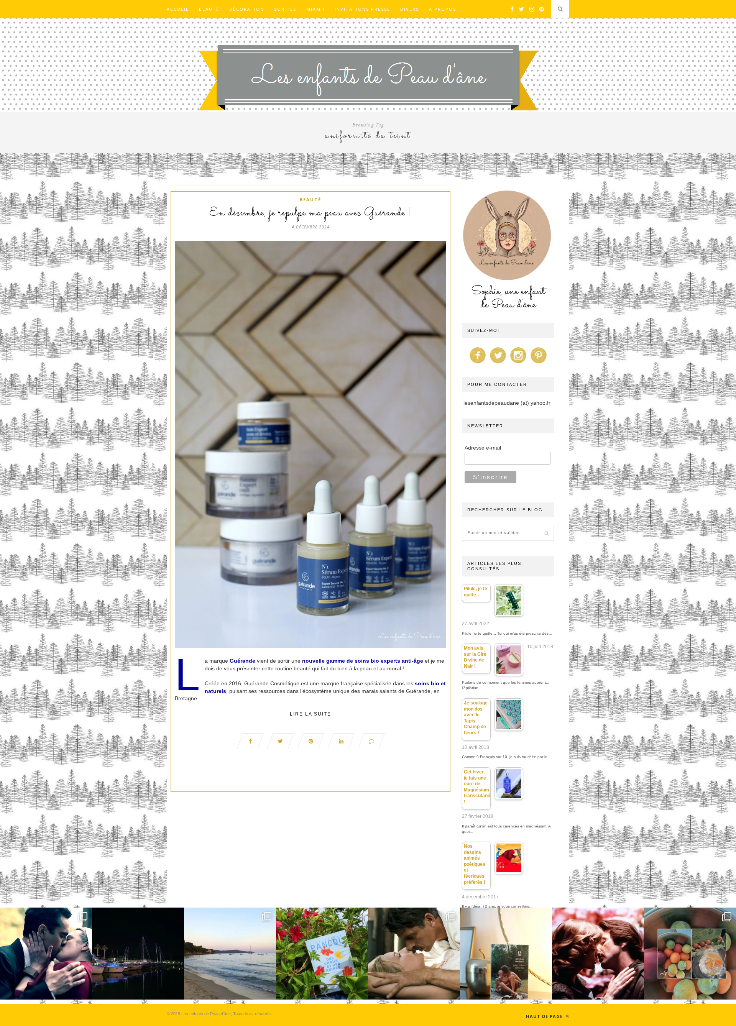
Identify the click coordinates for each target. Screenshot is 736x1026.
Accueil (178, 9)
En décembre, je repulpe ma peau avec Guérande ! (310, 213)
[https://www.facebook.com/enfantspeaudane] (477, 363)
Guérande (242, 661)
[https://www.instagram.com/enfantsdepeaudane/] (518, 363)
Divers (409, 9)
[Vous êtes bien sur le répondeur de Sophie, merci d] (230, 954)
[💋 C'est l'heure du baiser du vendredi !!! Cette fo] (598, 954)
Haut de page (545, 1016)
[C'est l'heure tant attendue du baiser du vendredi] (414, 954)
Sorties (285, 9)
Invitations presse (362, 9)
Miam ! (315, 9)
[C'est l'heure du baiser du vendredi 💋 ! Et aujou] (46, 954)
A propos (442, 9)
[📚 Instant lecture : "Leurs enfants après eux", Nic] (506, 954)
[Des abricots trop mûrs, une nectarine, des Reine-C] (690, 954)
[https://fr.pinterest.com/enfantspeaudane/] (538, 363)
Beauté (209, 9)
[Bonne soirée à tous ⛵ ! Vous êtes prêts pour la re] (138, 954)
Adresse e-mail (483, 448)
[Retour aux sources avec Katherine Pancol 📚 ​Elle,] (322, 954)
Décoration (246, 9)
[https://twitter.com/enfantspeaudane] (498, 363)
